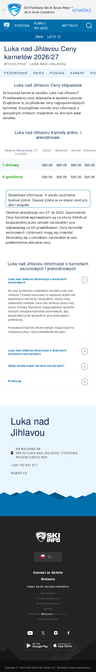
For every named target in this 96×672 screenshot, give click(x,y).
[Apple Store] (62, 644)
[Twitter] (43, 633)
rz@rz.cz (19, 473)
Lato (52, 36)
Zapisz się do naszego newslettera (48, 586)
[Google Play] (37, 644)
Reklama (48, 579)
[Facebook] (69, 633)
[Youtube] (30, 633)
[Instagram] (56, 633)
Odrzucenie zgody (48, 619)
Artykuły (70, 25)
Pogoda (22, 25)
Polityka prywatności (47, 598)
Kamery (77, 73)
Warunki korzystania (47, 603)
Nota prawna (48, 593)
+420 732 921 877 (24, 465)
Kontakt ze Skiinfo (48, 572)
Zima (39, 36)
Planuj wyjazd (41, 25)
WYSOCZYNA (15, 64)
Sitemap (48, 608)
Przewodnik (16, 73)
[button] (89, 25)
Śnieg (38, 73)
